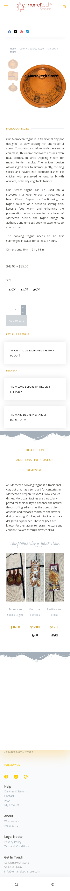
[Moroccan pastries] (35, 577)
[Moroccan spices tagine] (15, 577)
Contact (9, 796)
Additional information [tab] (34, 460)
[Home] (16, 884)
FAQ (7, 800)
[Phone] (52, 884)
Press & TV (11, 825)
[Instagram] (16, 777)
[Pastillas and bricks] (54, 577)
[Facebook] (9, 31)
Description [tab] (35, 450)
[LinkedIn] (27, 31)
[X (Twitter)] (15, 31)
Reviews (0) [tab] (35, 470)
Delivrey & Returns (16, 791)
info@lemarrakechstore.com (22, 871)
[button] (35, 353)
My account (11, 805)
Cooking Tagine (36, 48)
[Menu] (6, 7)
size (9, 280)
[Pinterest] (21, 31)
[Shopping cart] (64, 6)
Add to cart (16, 320)
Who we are (11, 821)
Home (13, 48)
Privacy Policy (12, 842)
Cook (22, 48)
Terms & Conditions (17, 846)
